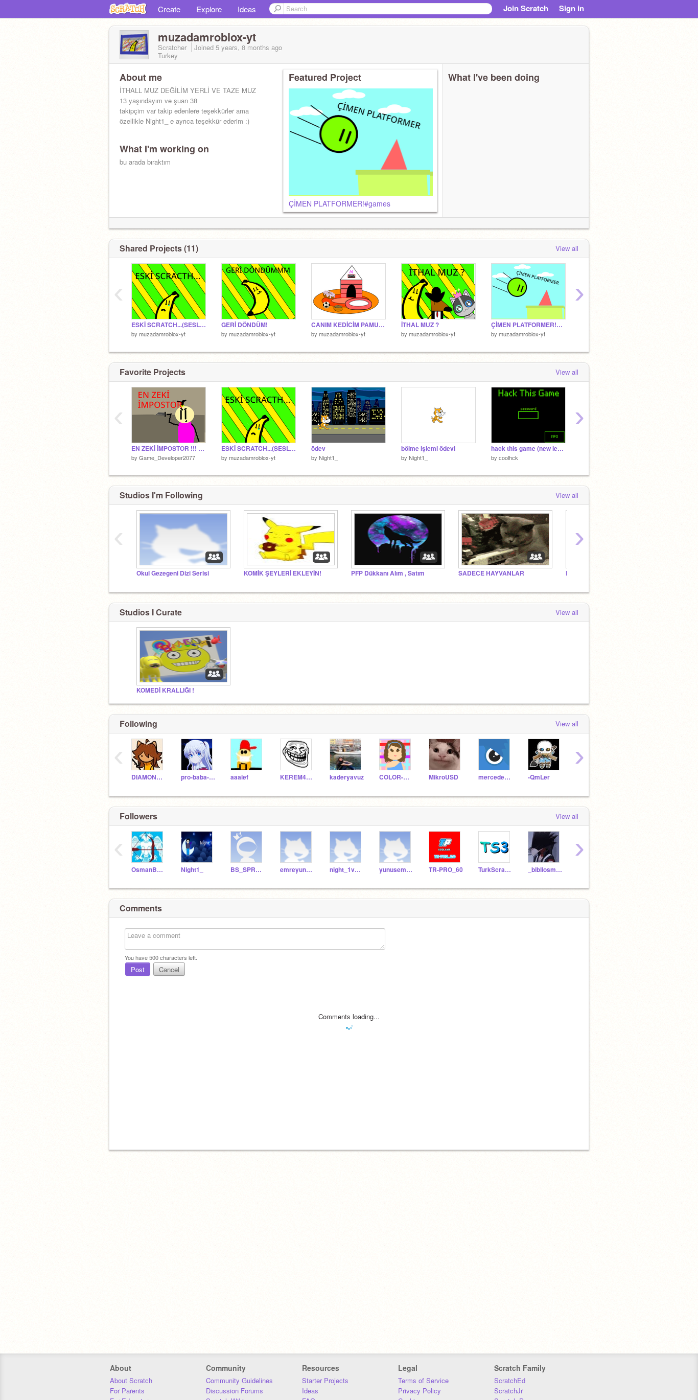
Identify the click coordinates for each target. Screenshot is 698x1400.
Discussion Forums (234, 1390)
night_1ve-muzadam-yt (347, 869)
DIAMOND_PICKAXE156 (148, 777)
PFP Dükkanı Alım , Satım (388, 573)
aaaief (239, 777)
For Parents (127, 1390)
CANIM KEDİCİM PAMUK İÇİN (348, 324)
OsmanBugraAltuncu (148, 869)
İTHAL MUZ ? (420, 324)
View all (566, 248)
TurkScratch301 (495, 869)
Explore (209, 9)
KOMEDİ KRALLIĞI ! (165, 690)
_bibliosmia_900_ (545, 869)
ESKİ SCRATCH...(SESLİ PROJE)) (168, 324)
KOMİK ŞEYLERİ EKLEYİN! (282, 573)
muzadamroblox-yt (162, 334)
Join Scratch (525, 8)
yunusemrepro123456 (396, 869)
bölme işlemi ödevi (428, 448)
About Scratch (131, 1380)
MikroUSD (443, 777)
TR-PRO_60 (446, 869)
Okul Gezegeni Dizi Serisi (172, 573)
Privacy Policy (419, 1390)
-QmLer (539, 777)
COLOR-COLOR (396, 777)
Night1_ (328, 457)
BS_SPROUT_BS (247, 869)
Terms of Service (423, 1380)
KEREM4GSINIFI (297, 777)
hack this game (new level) (528, 448)
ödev (318, 448)
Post (138, 969)
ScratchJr (508, 1390)
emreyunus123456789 (297, 869)
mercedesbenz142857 (495, 777)
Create (169, 9)
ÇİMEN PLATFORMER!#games (339, 203)
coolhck (508, 457)
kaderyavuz (347, 777)
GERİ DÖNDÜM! (244, 324)
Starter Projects (325, 1380)
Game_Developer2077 (167, 457)
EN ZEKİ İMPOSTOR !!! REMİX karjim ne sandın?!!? (168, 448)
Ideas (247, 9)
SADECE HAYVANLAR (491, 573)
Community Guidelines (239, 1380)
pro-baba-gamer (198, 777)
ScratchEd (509, 1380)
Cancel (169, 969)
